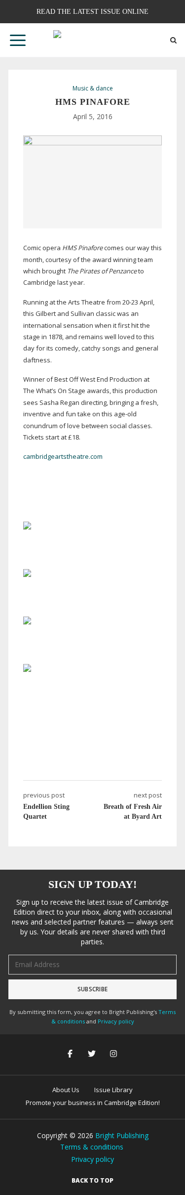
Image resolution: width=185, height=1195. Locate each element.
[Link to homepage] (92, 40)
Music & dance (93, 88)
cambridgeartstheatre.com (63, 456)
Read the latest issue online (92, 11)
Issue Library (113, 1089)
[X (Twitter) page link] (93, 1054)
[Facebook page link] (71, 1054)
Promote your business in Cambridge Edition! (93, 1102)
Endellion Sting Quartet (46, 811)
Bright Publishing (121, 1135)
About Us (65, 1089)
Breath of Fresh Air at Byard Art (133, 811)
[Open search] (173, 40)
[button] (18, 40)
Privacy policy (116, 1021)
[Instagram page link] (114, 1054)
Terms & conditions (91, 1146)
